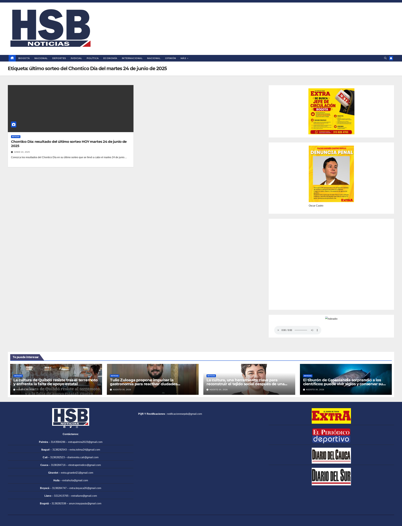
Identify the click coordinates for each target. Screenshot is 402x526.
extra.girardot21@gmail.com (77, 472)
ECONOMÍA (110, 58)
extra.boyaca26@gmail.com (85, 488)
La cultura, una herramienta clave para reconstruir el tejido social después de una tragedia (245, 384)
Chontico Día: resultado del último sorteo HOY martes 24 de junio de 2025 (69, 144)
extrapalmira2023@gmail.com (85, 442)
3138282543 (59, 449)
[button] (385, 58)
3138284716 (58, 465)
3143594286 (58, 442)
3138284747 (59, 488)
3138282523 (57, 457)
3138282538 (59, 503)
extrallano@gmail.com (84, 495)
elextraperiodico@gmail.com (84, 465)
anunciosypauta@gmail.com (85, 503)
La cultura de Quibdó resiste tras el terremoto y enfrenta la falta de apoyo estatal (55, 382)
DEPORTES (59, 58)
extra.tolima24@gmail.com (85, 449)
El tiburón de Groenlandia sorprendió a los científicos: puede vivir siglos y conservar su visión (343, 384)
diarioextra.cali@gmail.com (82, 457)
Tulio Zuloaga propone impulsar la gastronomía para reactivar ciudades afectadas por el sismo (143, 384)
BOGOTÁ (24, 58)
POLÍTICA (93, 58)
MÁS (184, 58)
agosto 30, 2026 (25, 390)
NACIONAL (41, 58)
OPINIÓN (170, 58)
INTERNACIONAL (132, 58)
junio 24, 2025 (22, 152)
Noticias (15, 136)
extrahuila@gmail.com (75, 480)
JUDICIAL (76, 58)
